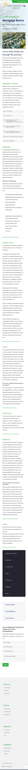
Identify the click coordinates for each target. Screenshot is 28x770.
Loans (7, 593)
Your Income (9, 115)
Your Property (9, 111)
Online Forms (6, 732)
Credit (7, 573)
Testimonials (6, 693)
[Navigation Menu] (24, 6)
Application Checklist (11, 553)
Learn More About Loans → (10, 547)
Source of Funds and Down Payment (14, 136)
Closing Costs (9, 566)
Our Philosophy (7, 687)
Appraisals (8, 560)
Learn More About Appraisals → (11, 237)
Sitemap (6, 753)
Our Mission (6, 690)
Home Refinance (10, 611)
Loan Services (10, 618)
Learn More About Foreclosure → (11, 434)
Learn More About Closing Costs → (12, 341)
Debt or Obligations (10, 140)
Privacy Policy (7, 750)
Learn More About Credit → (10, 407)
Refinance (8, 587)
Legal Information (7, 748)
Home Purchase (10, 604)
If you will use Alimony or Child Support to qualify (13, 126)
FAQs (5, 735)
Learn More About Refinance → (11, 518)
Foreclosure (8, 580)
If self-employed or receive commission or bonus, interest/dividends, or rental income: (14, 121)
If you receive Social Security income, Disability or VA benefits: (13, 132)
